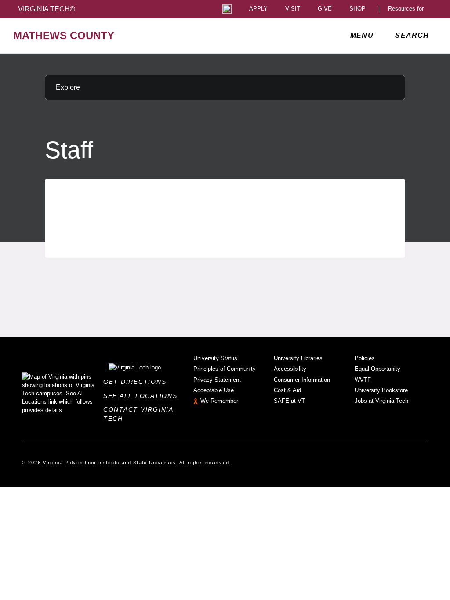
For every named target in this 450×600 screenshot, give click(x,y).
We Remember (219, 401)
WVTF (363, 379)
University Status (215, 358)
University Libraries (298, 358)
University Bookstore (381, 390)
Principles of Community (224, 368)
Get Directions (137, 381)
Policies (365, 358)
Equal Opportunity (377, 368)
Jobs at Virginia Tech (381, 401)
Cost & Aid (287, 390)
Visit (292, 9)
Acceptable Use (213, 390)
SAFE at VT (289, 401)
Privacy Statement (217, 379)
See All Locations (142, 395)
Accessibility (290, 368)
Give (325, 9)
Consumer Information (302, 379)
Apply (258, 9)
